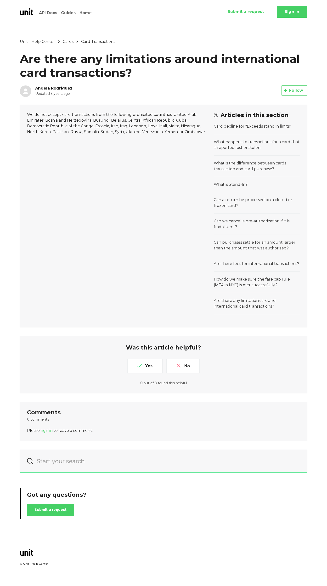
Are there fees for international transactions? (256, 263)
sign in (47, 430)
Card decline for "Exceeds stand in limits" (252, 126)
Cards (68, 41)
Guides (68, 13)
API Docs (48, 13)
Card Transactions (98, 41)
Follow (296, 90)
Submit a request (246, 11)
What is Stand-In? (231, 184)
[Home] (26, 11)
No (187, 366)
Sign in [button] (292, 11)
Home (85, 13)
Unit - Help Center (37, 41)
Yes (148, 366)
